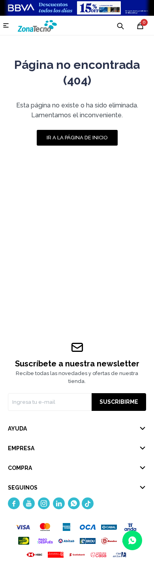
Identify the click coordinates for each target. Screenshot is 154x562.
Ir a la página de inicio (77, 137)
